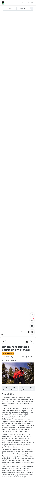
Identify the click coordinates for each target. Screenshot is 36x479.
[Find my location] (32, 332)
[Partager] (27, 342)
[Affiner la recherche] (31, 8)
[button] (18, 8)
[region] (18, 172)
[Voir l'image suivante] (31, 374)
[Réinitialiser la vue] (32, 315)
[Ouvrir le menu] (32, 2)
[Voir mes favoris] (28, 2)
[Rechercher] (23, 2)
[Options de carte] (32, 320)
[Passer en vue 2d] (32, 326)
